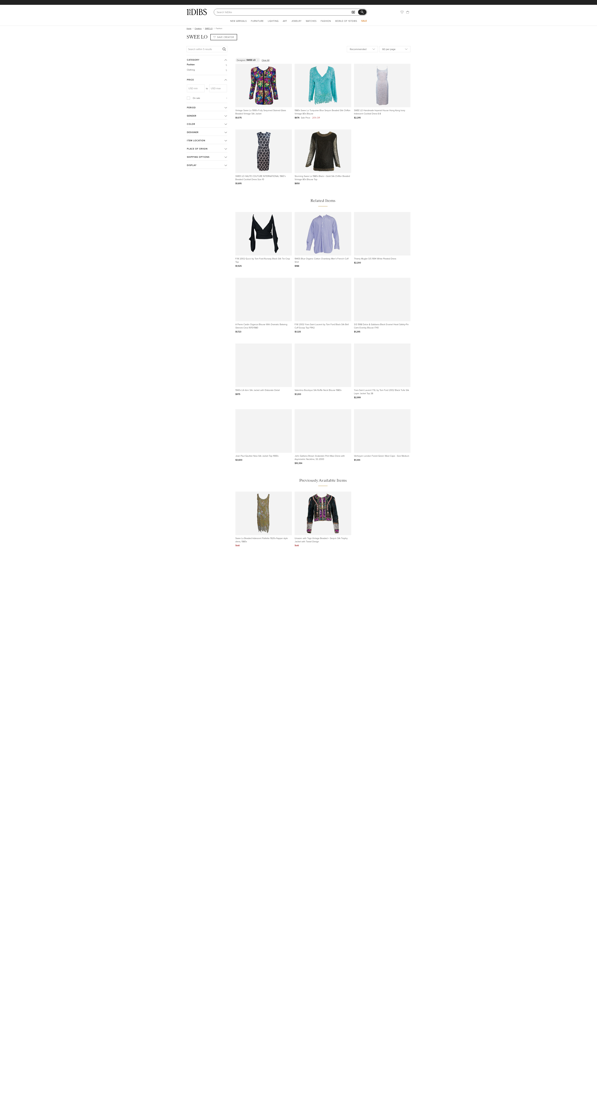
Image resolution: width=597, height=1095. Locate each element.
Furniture (257, 20)
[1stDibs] (197, 12)
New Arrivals (238, 20)
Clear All (265, 60)
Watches (311, 20)
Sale (364, 20)
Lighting (273, 20)
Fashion (326, 20)
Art (285, 20)
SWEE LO (209, 28)
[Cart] (407, 12)
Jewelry (296, 20)
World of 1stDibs (346, 20)
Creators (198, 28)
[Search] (224, 49)
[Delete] (258, 60)
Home (189, 28)
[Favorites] (402, 12)
